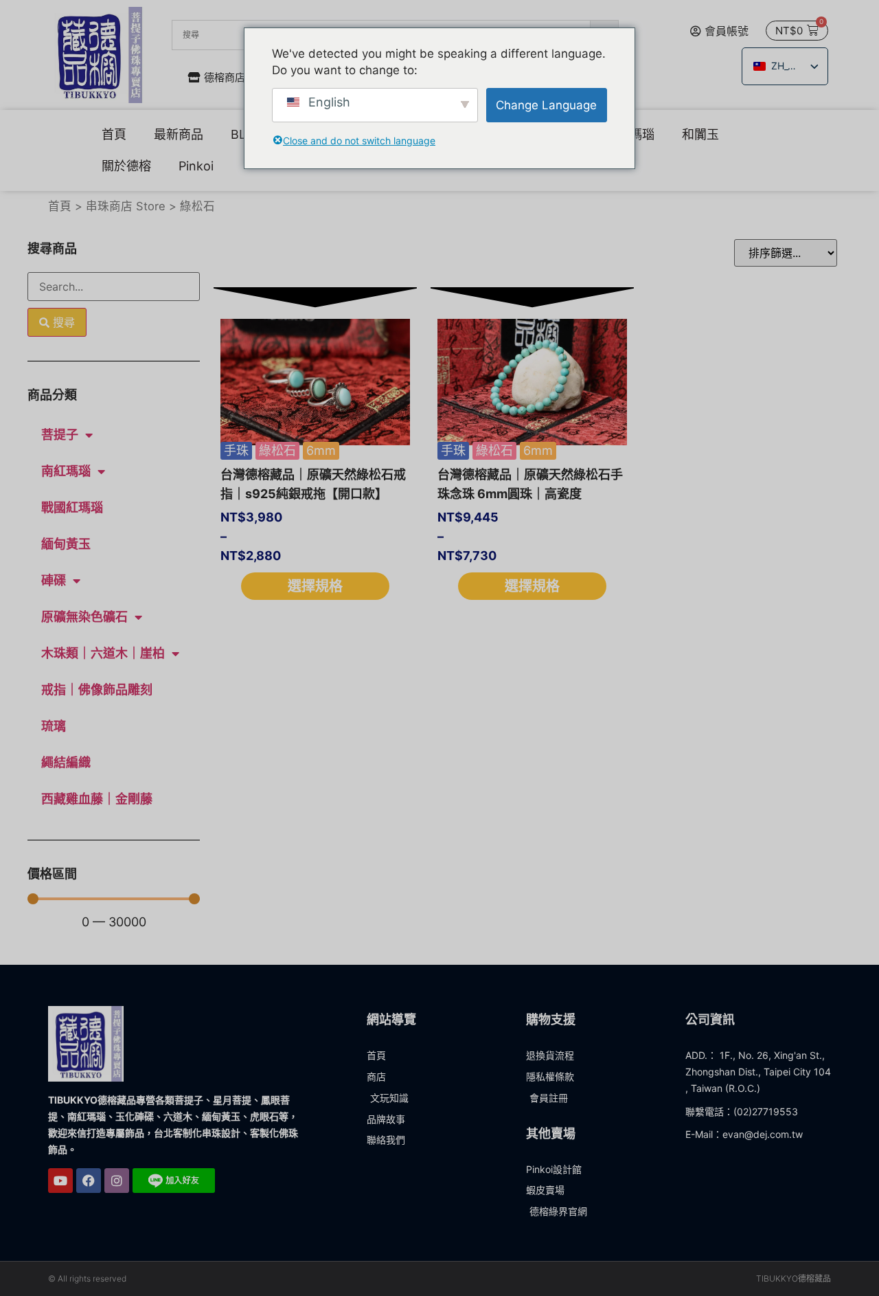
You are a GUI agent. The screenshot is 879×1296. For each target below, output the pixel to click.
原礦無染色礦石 (84, 617)
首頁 (114, 134)
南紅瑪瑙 (66, 471)
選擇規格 (315, 586)
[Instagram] (116, 1180)
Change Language (546, 105)
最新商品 (178, 134)
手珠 (236, 450)
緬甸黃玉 (66, 544)
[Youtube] (60, 1180)
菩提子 (59, 434)
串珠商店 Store (125, 206)
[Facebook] (88, 1180)
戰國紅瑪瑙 (72, 507)
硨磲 (53, 580)
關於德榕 (126, 166)
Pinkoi (196, 166)
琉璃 (53, 726)
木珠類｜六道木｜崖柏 (103, 653)
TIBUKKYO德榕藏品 (793, 1278)
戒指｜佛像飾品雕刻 (96, 689)
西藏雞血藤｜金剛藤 (96, 799)
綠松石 (277, 450)
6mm (321, 450)
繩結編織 (66, 762)
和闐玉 (700, 134)
